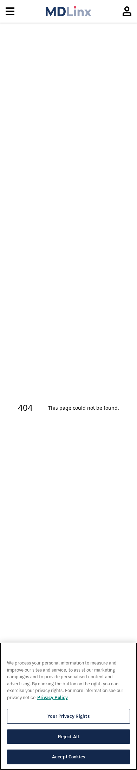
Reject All (68, 737)
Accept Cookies (68, 757)
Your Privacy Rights (68, 716)
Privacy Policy (52, 697)
